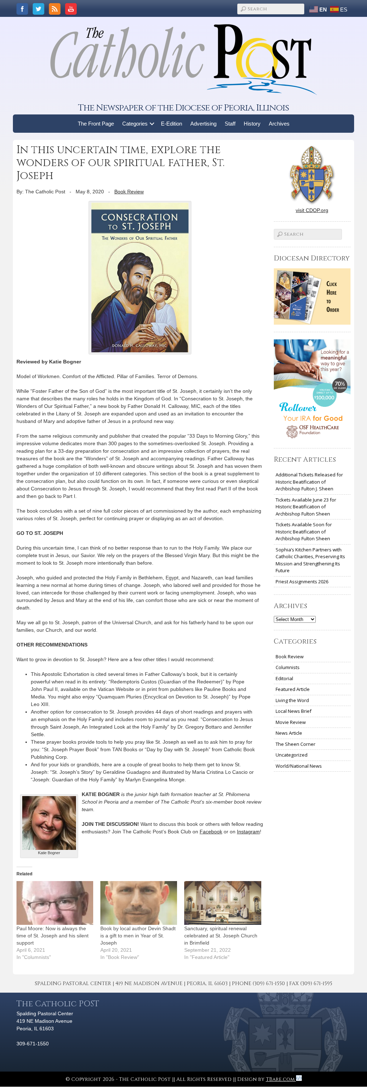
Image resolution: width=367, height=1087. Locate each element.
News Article (289, 733)
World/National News (299, 766)
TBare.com (281, 1079)
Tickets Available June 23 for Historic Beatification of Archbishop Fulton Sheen (306, 507)
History (252, 124)
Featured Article (293, 689)
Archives (279, 124)
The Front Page (96, 124)
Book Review (129, 191)
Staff (230, 124)
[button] (152, 123)
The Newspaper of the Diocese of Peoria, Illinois (183, 108)
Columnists (288, 667)
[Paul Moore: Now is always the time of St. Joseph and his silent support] (54, 903)
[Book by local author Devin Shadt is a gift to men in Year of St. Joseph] (138, 903)
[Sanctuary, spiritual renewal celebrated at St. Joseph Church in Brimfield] (222, 903)
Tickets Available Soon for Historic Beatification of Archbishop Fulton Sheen (304, 531)
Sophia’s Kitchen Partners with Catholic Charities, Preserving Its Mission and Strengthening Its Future (310, 560)
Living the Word (292, 700)
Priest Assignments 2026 (302, 581)
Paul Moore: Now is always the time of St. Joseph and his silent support (52, 936)
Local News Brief (293, 711)
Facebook (211, 831)
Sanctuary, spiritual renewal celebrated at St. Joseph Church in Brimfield (220, 936)
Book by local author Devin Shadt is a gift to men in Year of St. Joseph (138, 936)
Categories (135, 124)
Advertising (203, 124)
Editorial (284, 678)
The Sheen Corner (295, 744)
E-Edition (171, 124)
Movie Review (291, 722)
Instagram (248, 831)
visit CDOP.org (312, 210)
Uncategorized (292, 755)
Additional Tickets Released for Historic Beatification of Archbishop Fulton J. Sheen (309, 481)
